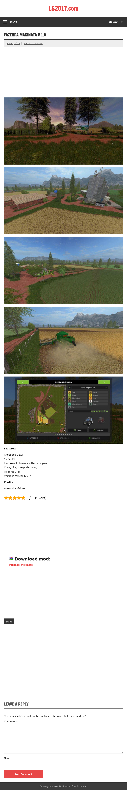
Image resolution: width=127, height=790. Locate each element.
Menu (13, 22)
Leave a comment (33, 43)
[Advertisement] (63, 70)
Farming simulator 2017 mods (55, 786)
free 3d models (79, 786)
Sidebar (113, 22)
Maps (9, 621)
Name (7, 758)
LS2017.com (63, 8)
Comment (11, 721)
